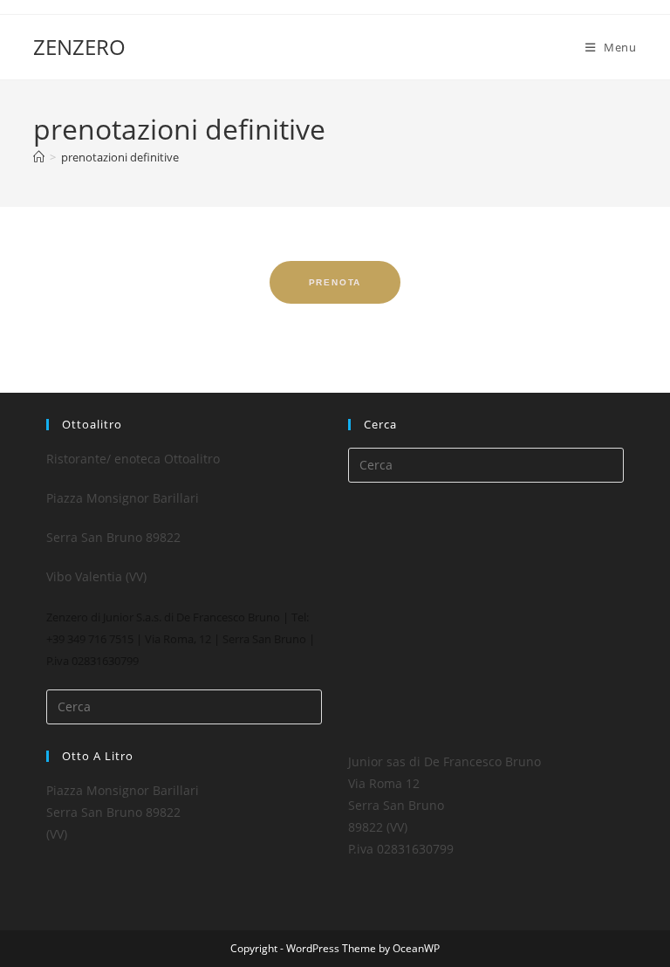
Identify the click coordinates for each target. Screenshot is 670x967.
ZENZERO (79, 46)
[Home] (38, 157)
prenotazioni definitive (120, 157)
